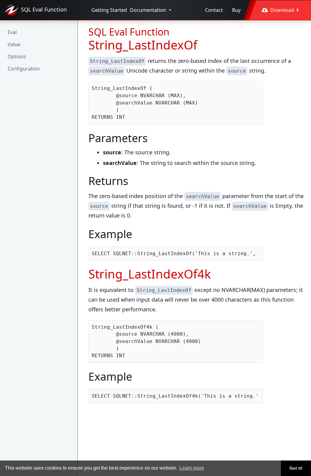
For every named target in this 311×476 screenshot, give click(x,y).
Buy (236, 10)
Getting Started (109, 10)
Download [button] (282, 10)
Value (14, 44)
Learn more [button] (191, 468)
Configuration (24, 68)
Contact (214, 10)
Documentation (148, 10)
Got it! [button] (295, 468)
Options (17, 56)
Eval (12, 32)
